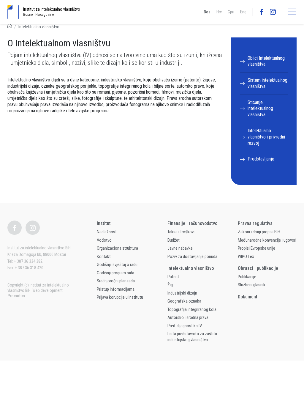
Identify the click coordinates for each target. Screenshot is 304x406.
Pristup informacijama (115, 289)
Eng (243, 12)
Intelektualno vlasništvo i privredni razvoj (266, 137)
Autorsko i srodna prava (187, 317)
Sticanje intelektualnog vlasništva (260, 109)
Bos (207, 12)
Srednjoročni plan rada (116, 281)
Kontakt (104, 256)
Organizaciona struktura (117, 248)
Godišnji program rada (115, 273)
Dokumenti (248, 297)
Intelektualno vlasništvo (38, 26)
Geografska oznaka (184, 301)
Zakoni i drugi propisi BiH (259, 232)
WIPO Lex (246, 256)
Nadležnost (107, 232)
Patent (173, 276)
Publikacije (247, 276)
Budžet (173, 240)
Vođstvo (104, 240)
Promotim (16, 295)
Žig (170, 284)
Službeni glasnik (251, 284)
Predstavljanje (261, 159)
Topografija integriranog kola (191, 309)
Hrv (219, 12)
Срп (231, 12)
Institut (104, 223)
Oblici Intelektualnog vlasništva (266, 61)
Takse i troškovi (180, 232)
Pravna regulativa (255, 223)
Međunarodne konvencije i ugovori (267, 240)
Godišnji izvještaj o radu (117, 264)
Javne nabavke (180, 248)
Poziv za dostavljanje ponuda (192, 256)
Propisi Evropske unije (256, 248)
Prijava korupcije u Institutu (120, 297)
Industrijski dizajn (182, 293)
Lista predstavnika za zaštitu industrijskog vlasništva (192, 336)
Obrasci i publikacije (258, 268)
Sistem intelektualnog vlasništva (267, 83)
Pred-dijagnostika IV (184, 325)
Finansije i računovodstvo (192, 223)
